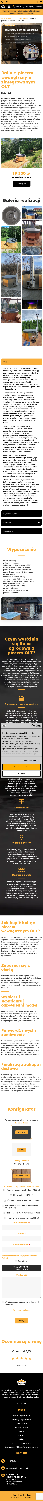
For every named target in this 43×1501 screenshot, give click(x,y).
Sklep (21, 1439)
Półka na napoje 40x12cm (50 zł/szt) (23, 1200)
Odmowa (21, 774)
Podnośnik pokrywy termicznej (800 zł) (23, 1213)
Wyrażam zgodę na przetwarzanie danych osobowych (22, 1303)
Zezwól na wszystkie (21, 767)
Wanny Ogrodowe (21, 1419)
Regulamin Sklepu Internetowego (21, 1447)
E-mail (21, 1234)
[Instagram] (21, 1403)
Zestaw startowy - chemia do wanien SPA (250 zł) (21, 1207)
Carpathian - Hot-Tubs (21, 1495)
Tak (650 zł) (23, 1261)
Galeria (21, 1431)
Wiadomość (21, 1275)
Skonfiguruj (21, 184)
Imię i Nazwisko (21, 1223)
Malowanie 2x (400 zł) (23, 1195)
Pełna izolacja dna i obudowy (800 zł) (23, 1190)
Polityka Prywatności (21, 1443)
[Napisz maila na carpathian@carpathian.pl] (7, 2)
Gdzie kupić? (21, 1427)
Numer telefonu (21, 1245)
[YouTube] (41, 2)
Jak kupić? (21, 1423)
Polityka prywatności (21, 1310)
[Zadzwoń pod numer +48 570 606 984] (2, 2)
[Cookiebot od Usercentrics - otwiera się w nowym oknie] (31, 725)
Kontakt (21, 1435)
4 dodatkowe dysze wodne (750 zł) (23, 1218)
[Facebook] (37, 2)
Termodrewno (23, 1164)
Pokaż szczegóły (30, 760)
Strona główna (7, 18)
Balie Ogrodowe (21, 18)
